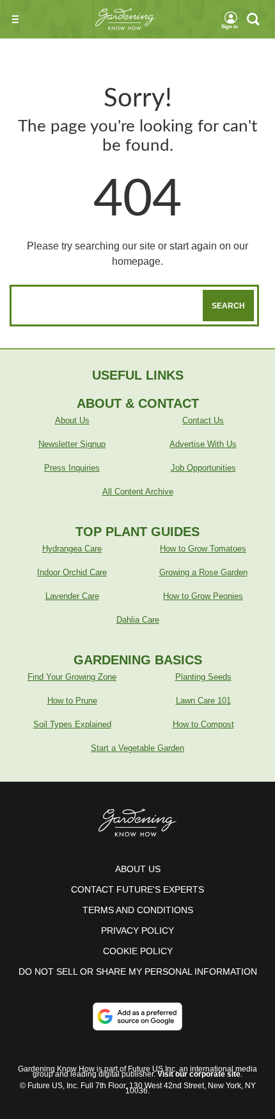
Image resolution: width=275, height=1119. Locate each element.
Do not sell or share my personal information (138, 971)
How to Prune (72, 700)
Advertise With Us (203, 444)
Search (228, 305)
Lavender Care (72, 596)
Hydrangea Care (72, 548)
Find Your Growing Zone (72, 677)
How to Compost (203, 724)
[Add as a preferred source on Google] (137, 1016)
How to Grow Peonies (203, 596)
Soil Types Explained (72, 724)
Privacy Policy (137, 930)
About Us (72, 420)
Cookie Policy (138, 951)
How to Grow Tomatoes (203, 548)
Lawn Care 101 (203, 700)
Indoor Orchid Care (72, 572)
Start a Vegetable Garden (137, 748)
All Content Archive (137, 491)
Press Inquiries (72, 468)
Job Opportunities (203, 468)
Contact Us (203, 420)
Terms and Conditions (137, 910)
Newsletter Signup (72, 444)
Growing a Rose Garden (203, 572)
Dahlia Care (137, 620)
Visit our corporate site (198, 1074)
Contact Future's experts (137, 889)
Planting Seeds (203, 677)
